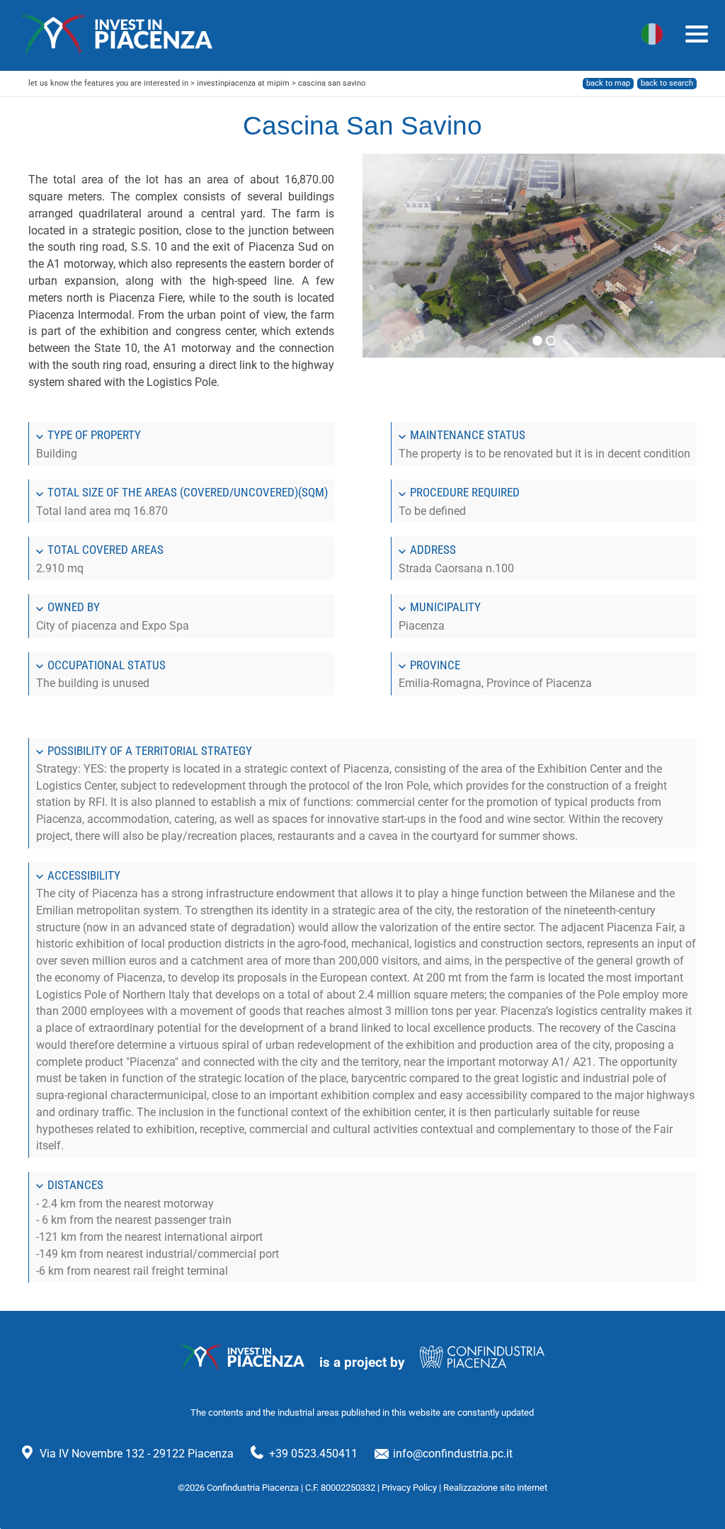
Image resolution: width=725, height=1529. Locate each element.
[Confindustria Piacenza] (117, 34)
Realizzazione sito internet (495, 1487)
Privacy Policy (409, 1487)
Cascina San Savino (331, 83)
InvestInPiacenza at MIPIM (243, 83)
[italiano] (652, 34)
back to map (608, 83)
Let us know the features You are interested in (108, 83)
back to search (667, 83)
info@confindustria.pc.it (453, 1453)
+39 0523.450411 (313, 1453)
